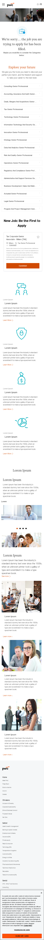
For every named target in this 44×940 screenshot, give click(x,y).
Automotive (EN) (6, 854)
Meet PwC (5, 780)
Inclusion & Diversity (8, 803)
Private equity (6, 840)
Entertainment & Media (8, 833)
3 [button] (23, 528)
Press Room (5, 784)
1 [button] (17, 528)
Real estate (5, 871)
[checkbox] (38, 236)
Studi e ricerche (6, 787)
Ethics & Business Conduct (9, 810)
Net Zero (4, 817)
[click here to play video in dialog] (21, 540)
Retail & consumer (7, 843)
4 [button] (26, 528)
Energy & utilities (7, 857)
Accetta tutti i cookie (22, 936)
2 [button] (20, 528)
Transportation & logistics (9, 850)
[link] (8, 320)
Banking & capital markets (9, 830)
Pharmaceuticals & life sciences (11, 864)
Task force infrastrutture (8, 868)
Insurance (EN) (6, 837)
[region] (22, 915)
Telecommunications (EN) (9, 875)
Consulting (5, 887)
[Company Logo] (17, 4)
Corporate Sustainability (9, 807)
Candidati (29, 266)
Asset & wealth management (10, 826)
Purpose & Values (7, 814)
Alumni (4, 791)
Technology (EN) (6, 847)
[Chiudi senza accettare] (41, 892)
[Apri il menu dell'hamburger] (3, 4)
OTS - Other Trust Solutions (10, 884)
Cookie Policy (28, 925)
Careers (4, 794)
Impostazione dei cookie (22, 930)
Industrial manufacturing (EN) (10, 861)
